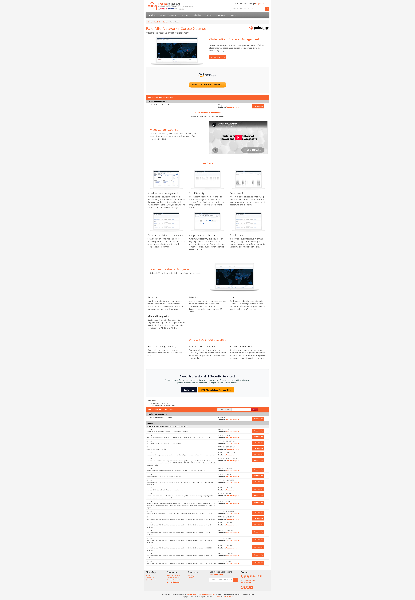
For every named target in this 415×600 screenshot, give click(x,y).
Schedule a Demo (217, 57)
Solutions (172, 15)
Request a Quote (232, 107)
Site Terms (216, 597)
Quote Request (151, 580)
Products (152, 15)
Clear (254, 410)
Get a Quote (258, 106)
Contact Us (232, 15)
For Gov (209, 15)
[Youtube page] (248, 588)
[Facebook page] (242, 588)
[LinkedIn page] (251, 588)
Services (163, 15)
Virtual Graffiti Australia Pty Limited (201, 594)
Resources (184, 15)
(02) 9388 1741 (262, 3)
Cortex (165, 22)
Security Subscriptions (174, 580)
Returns (190, 578)
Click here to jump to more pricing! (207, 112)
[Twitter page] (245, 588)
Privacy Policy (228, 597)
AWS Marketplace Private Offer (216, 390)
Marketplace (197, 15)
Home (150, 22)
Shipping (191, 576)
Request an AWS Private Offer (206, 84)
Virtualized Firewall (173, 578)
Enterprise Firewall (173, 576)
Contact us (189, 390)
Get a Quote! (220, 15)
